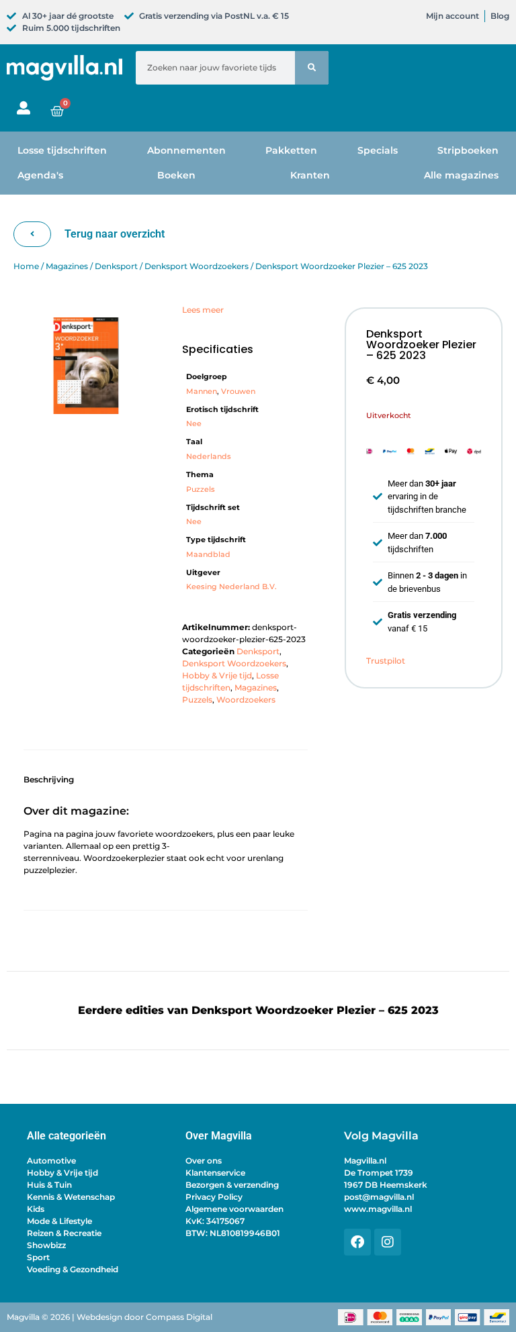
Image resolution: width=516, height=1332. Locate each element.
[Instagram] (387, 1242)
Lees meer (203, 310)
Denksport (116, 266)
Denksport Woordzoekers (196, 266)
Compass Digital (179, 1317)
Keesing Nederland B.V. (231, 586)
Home (26, 266)
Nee (194, 423)
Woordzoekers (245, 700)
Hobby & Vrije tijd (217, 675)
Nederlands (208, 456)
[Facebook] (357, 1242)
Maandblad (208, 554)
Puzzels (200, 489)
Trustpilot (385, 661)
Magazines (67, 266)
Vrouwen (238, 391)
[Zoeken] (312, 68)
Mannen (201, 391)
